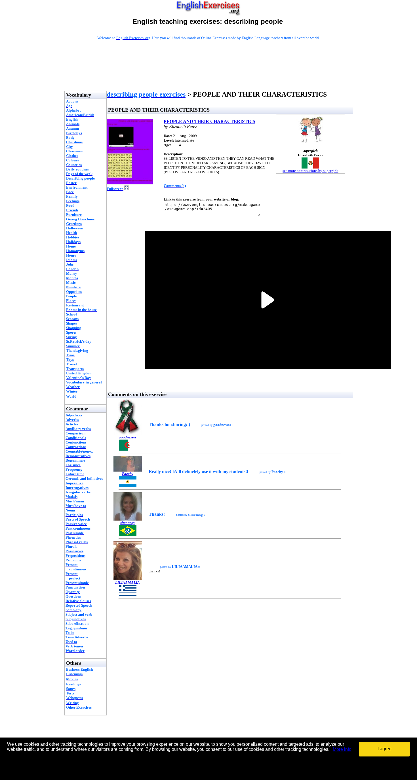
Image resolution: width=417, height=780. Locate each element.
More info (342, 749)
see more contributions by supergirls (310, 171)
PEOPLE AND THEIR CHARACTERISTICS (209, 121)
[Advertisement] (208, 73)
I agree (384, 748)
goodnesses (127, 437)
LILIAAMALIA (127, 582)
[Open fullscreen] (126, 188)
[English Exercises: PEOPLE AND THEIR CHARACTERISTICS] (130, 182)
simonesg (127, 523)
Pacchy (127, 474)
